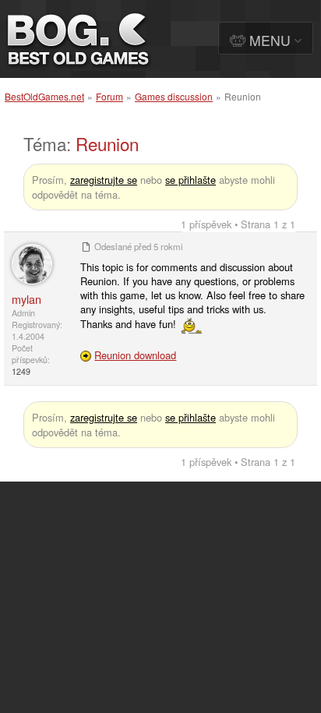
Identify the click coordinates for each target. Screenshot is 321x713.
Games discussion (174, 96)
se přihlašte (190, 179)
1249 (21, 371)
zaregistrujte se (103, 179)
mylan (26, 299)
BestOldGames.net (44, 96)
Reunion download (135, 355)
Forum (109, 96)
